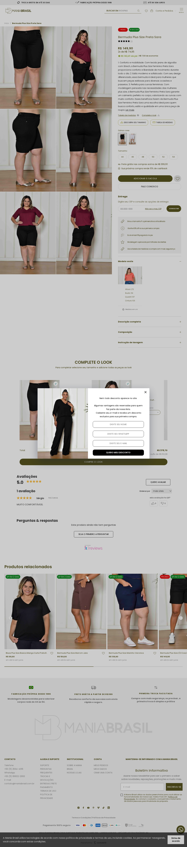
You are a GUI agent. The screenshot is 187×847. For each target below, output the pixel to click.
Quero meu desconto (118, 452)
